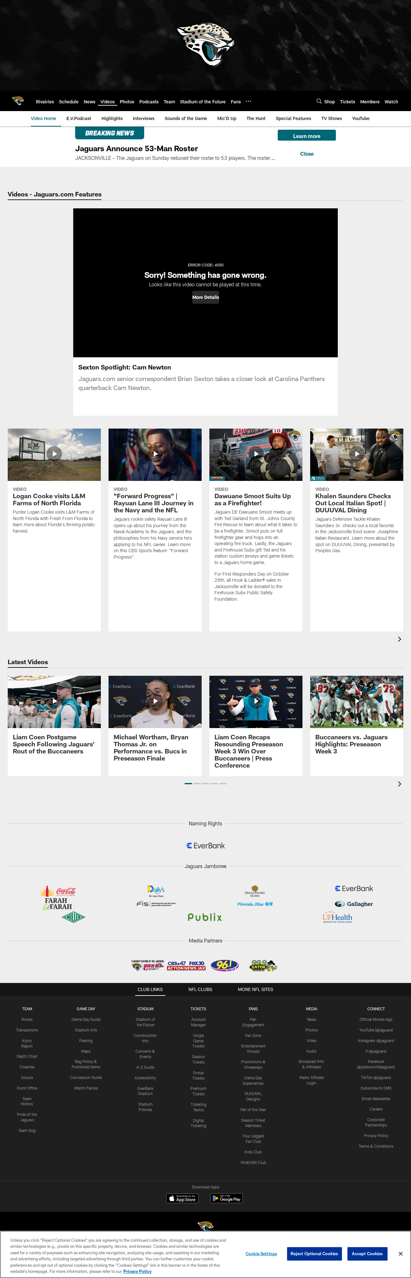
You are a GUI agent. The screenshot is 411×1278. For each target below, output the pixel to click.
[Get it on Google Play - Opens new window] (226, 1201)
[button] (205, 297)
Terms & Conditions (376, 1146)
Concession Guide (86, 1077)
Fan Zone (253, 1035)
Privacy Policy (376, 1135)
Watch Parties (86, 1088)
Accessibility (145, 1077)
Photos (311, 1030)
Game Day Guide (86, 1019)
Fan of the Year (253, 1109)
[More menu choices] (248, 101)
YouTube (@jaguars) (376, 1030)
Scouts (27, 1077)
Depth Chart (27, 1056)
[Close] (307, 152)
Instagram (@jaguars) (376, 1040)
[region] (205, 1254)
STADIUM (145, 1008)
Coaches (27, 1067)
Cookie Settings (261, 1253)
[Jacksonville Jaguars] (205, 1228)
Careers (376, 1109)
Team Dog (27, 1130)
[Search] (319, 101)
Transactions (27, 1030)
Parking (85, 1040)
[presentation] (400, 640)
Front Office (27, 1088)
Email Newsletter (376, 1098)
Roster (27, 1019)
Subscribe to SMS (376, 1088)
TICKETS (198, 1008)
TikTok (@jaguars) (376, 1077)
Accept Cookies (367, 1253)
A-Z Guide (145, 1067)
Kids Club (253, 1152)
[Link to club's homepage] (18, 101)
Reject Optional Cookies (314, 1253)
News (311, 1019)
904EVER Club (253, 1162)
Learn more (306, 136)
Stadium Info (86, 1030)
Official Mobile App (376, 1019)
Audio (311, 1051)
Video (312, 1040)
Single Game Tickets (198, 1040)
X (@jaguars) (376, 1051)
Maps (86, 1051)
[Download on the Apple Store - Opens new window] (182, 1199)
